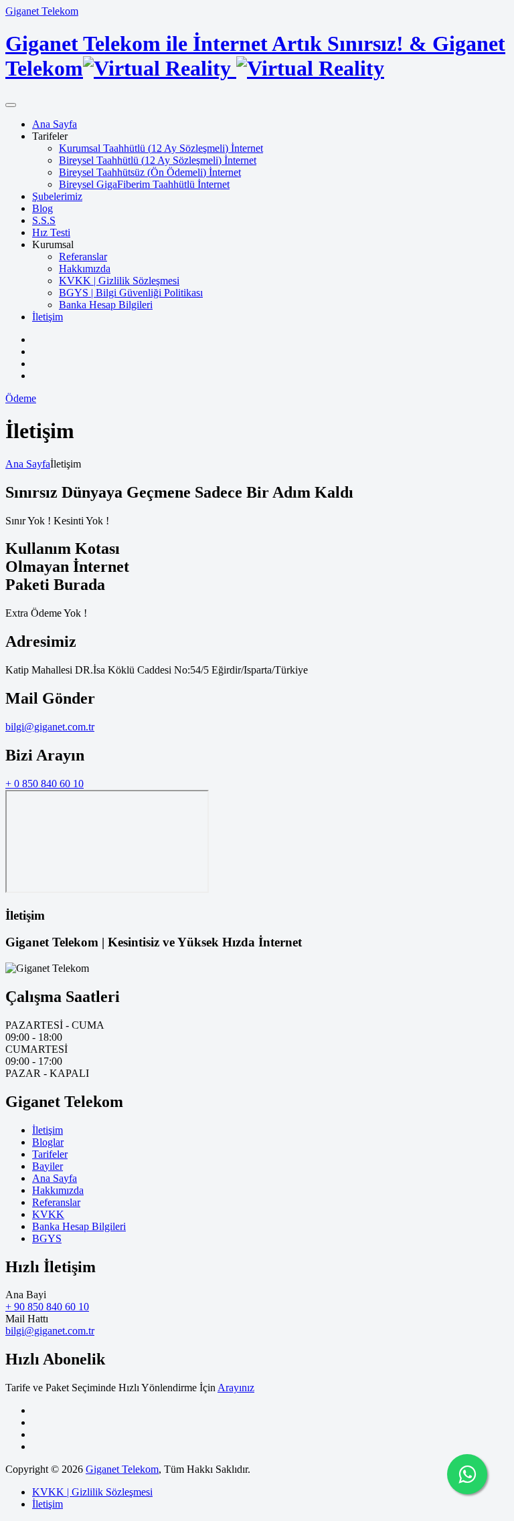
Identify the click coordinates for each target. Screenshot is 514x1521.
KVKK (48, 1214)
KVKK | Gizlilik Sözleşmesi (119, 280)
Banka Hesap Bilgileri (106, 304)
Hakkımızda (84, 268)
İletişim (47, 316)
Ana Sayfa (54, 124)
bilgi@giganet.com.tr (49, 726)
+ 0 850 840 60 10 (44, 783)
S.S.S (44, 220)
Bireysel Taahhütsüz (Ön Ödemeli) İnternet (150, 172)
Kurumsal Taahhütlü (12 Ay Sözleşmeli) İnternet (161, 148)
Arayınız (236, 1387)
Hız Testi (51, 232)
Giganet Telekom (41, 11)
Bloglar (48, 1142)
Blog (42, 208)
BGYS (47, 1238)
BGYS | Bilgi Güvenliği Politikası (131, 292)
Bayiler (47, 1166)
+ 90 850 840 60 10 (47, 1306)
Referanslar (83, 256)
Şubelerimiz (57, 196)
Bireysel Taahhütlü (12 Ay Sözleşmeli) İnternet (157, 160)
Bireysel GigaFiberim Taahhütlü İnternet (144, 184)
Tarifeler (50, 1154)
